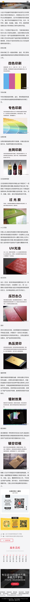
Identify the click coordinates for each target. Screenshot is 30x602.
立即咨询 (15, 584)
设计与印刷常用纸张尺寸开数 (14, 534)
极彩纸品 (11, 600)
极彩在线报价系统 (24, 593)
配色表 (15, 592)
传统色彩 (9, 592)
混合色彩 (21, 592)
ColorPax (3, 595)
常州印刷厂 (14, 593)
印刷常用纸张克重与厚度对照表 (14, 536)
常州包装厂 (6, 593)
